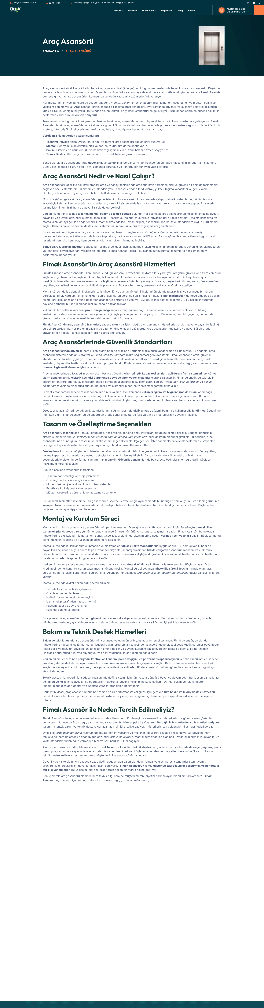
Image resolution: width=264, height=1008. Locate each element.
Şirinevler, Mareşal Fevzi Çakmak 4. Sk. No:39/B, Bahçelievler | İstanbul (104, 3)
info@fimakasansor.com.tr (25, 3)
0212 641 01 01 (236, 11)
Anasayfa (51, 51)
